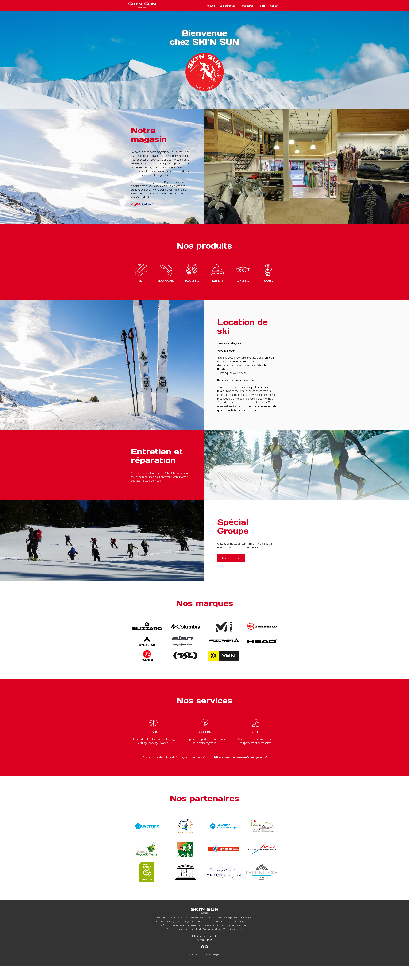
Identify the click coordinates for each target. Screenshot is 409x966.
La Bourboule (227, 5)
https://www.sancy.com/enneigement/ (240, 757)
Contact (275, 5)
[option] (204, 60)
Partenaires (247, 5)
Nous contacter (231, 558)
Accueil (211, 5)
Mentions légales (213, 954)
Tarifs (261, 5)
